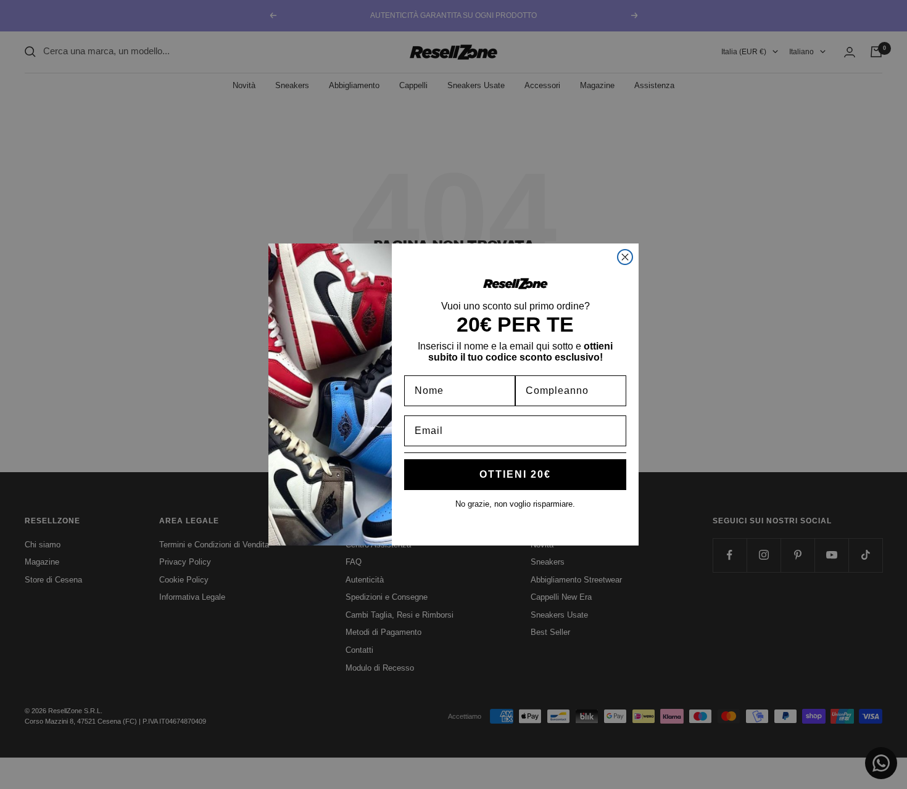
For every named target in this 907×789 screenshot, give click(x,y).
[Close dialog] (625, 257)
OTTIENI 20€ (515, 474)
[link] (515, 283)
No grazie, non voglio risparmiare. (515, 504)
